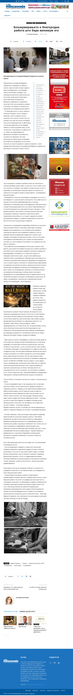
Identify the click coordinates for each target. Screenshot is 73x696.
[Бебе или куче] (25, 620)
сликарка (24, 563)
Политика (36, 624)
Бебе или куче (22, 626)
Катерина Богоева (33, 34)
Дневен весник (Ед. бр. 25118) (36, 563)
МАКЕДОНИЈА (15, 11)
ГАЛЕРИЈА (6, 11)
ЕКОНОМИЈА (25, 11)
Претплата (42, 690)
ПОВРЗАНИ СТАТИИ (11, 611)
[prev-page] (5, 635)
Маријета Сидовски (15, 563)
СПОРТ (45, 11)
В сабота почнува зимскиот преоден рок (38, 588)
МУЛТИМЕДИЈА (53, 11)
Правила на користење (53, 690)
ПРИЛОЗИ (7, 15)
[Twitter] (22, 576)
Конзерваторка (8, 565)
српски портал (17, 565)
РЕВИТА (51, 1)
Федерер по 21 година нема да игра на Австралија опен (13, 588)
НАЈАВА (56, 1)
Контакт (63, 690)
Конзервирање (27, 565)
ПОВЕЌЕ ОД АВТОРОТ (27, 611)
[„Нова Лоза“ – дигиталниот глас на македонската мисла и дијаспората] (40, 620)
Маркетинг (35, 690)
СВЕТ (32, 11)
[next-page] (7, 635)
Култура (6, 624)
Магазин (21, 624)
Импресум (28, 690)
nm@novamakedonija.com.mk (35, 684)
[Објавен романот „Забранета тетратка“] (10, 620)
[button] (67, 11)
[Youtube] (68, 1)
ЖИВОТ (38, 11)
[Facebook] (62, 1)
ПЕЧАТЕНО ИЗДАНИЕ (42, 1)
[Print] (30, 576)
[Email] (26, 576)
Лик (34, 23)
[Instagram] (65, 1)
